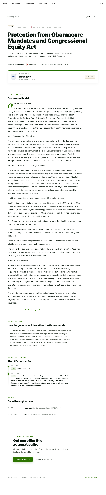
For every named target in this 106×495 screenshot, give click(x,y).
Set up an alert (23, 459)
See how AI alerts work (43, 459)
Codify (14, 17)
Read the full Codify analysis (32, 310)
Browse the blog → (91, 477)
